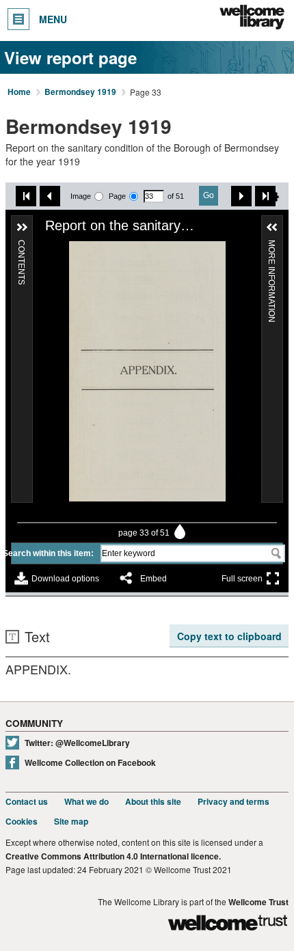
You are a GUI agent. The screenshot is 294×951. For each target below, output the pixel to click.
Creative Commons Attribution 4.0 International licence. (113, 856)
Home (19, 92)
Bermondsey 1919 (80, 92)
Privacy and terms (233, 802)
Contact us (26, 802)
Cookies (21, 821)
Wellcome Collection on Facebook (90, 763)
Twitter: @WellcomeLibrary (77, 743)
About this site (153, 802)
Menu (53, 19)
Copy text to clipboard (229, 636)
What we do (86, 802)
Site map (71, 821)
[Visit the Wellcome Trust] (228, 925)
